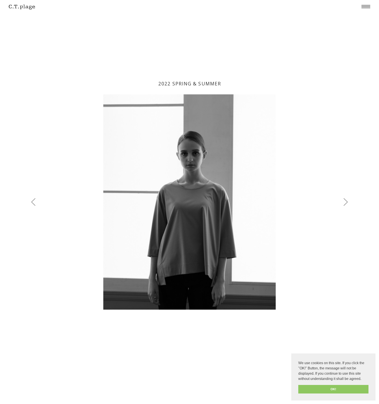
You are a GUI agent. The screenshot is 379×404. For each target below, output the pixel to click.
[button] (345, 202)
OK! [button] (333, 389)
